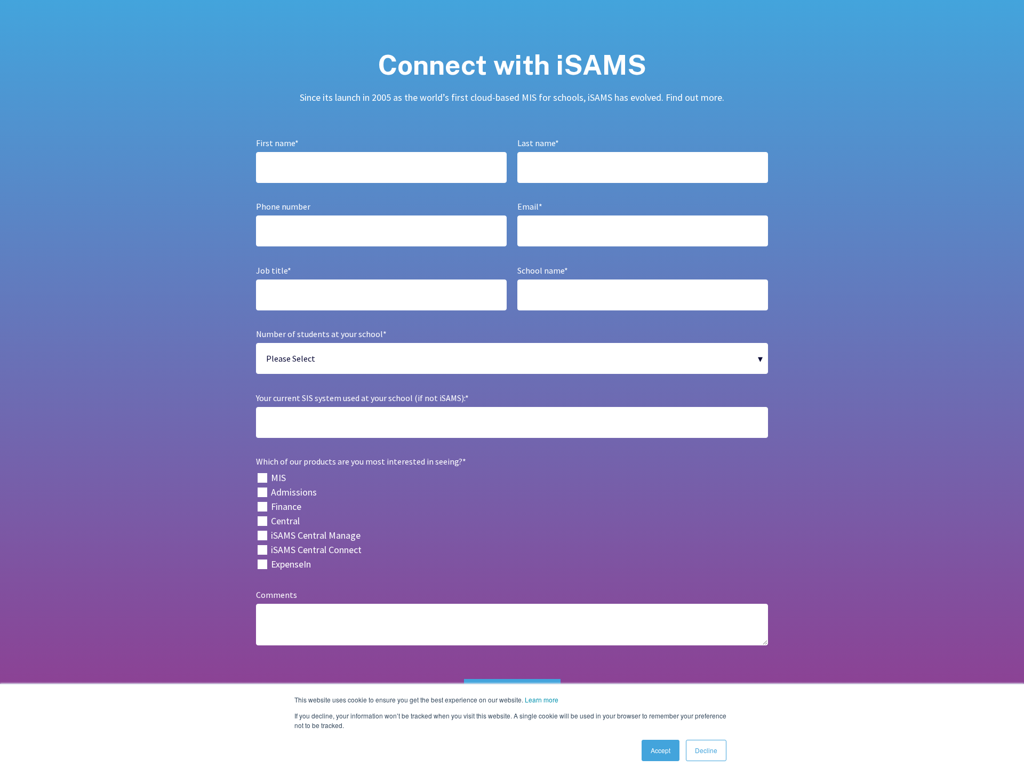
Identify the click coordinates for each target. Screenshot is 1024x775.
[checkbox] (512, 520)
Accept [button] (660, 750)
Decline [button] (706, 750)
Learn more (541, 699)
